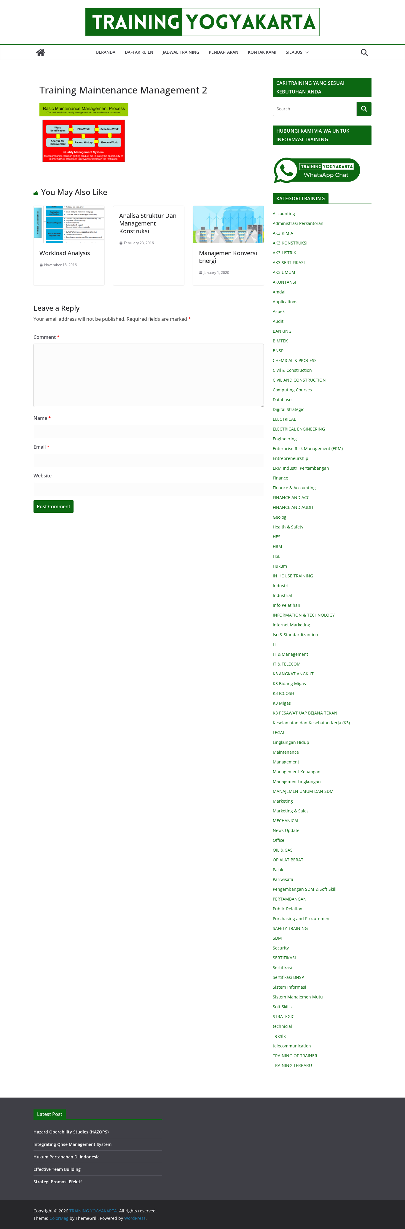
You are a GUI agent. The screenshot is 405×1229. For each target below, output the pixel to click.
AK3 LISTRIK (284, 252)
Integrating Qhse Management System (72, 1144)
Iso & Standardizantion (295, 634)
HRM (277, 546)
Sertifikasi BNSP (288, 977)
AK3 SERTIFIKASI (289, 262)
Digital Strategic (288, 409)
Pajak (278, 869)
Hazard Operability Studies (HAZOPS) (71, 1132)
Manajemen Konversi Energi (228, 257)
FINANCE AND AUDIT (293, 507)
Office (278, 840)
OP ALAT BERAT (288, 860)
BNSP (278, 350)
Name (42, 418)
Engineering (285, 439)
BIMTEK (280, 341)
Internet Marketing (291, 625)
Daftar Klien (139, 52)
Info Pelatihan (286, 605)
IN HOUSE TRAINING (293, 576)
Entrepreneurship (290, 458)
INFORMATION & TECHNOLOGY (304, 615)
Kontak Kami (262, 52)
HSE (276, 556)
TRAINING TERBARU (292, 1065)
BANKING (282, 331)
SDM (277, 938)
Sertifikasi (282, 967)
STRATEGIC (283, 1016)
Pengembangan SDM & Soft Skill (305, 889)
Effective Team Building (57, 1169)
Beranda (105, 52)
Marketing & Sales (291, 811)
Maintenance (286, 752)
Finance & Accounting (294, 487)
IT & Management (290, 654)
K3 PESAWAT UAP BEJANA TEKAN (305, 713)
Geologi (280, 517)
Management (286, 762)
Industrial (282, 595)
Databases (283, 399)
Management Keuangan (297, 771)
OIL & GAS (283, 850)
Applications (285, 301)
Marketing (283, 801)
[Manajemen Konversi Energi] (228, 210)
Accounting (284, 213)
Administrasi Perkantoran (298, 223)
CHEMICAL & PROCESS (295, 360)
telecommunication (292, 1046)
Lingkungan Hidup (291, 742)
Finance (280, 478)
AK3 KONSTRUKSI (290, 243)
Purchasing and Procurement (302, 918)
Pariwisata (283, 879)
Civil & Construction (292, 370)
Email (42, 447)
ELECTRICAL (284, 419)
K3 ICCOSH (283, 693)
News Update (286, 830)
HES (276, 536)
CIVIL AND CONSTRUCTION (299, 380)
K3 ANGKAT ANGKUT (293, 674)
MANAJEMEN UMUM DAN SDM (303, 791)
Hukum (280, 566)
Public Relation (287, 909)
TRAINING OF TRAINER (295, 1055)
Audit (278, 321)
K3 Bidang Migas (289, 683)
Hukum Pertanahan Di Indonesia (67, 1157)
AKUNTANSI (284, 282)
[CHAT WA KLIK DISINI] (317, 160)
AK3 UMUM (284, 272)
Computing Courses (292, 390)
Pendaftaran (223, 52)
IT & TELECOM (287, 664)
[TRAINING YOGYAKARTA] (41, 52)
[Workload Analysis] (69, 210)
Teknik (279, 1036)
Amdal (279, 292)
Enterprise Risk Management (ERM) (308, 448)
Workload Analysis (64, 253)
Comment (47, 337)
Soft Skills (282, 1006)
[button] (305, 52)
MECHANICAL (286, 820)
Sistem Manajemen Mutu (298, 997)
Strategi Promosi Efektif (58, 1181)
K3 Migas (282, 703)
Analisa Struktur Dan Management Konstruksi (147, 223)
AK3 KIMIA (283, 233)
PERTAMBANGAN (290, 899)
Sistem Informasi (289, 987)
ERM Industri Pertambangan (301, 468)
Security (281, 948)
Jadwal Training (181, 52)
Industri (280, 585)
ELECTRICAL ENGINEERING (299, 429)
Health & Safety (288, 527)
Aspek (279, 311)
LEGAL (279, 732)
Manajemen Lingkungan (297, 781)
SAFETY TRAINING (290, 928)
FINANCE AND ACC (291, 497)
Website (43, 475)
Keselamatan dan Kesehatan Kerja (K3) (311, 722)
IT (274, 644)
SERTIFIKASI (284, 957)
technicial (282, 1026)
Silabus (294, 52)
